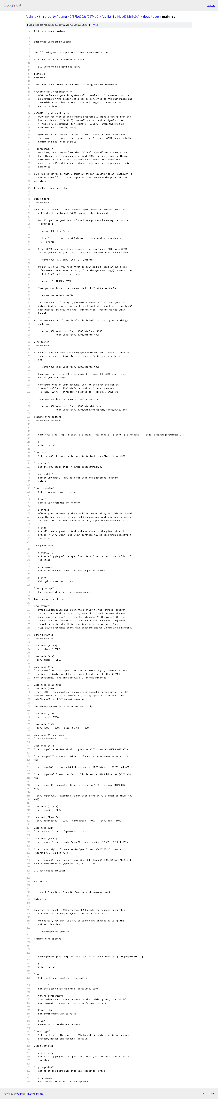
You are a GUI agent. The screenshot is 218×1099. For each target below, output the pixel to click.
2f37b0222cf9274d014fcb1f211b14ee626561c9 (103, 16)
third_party (47, 16)
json (212, 1093)
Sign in (211, 5)
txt (204, 1093)
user (156, 16)
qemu (63, 16)
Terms (39, 1093)
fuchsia (31, 16)
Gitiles (20, 1093)
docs (146, 16)
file (95, 24)
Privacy (30, 1093)
